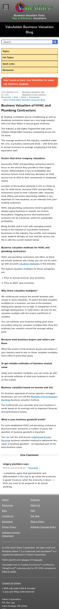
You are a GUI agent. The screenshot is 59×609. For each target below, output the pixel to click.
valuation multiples (29, 264)
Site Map (35, 516)
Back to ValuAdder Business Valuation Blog (24, 100)
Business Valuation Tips (33, 92)
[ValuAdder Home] (34, 7)
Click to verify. (9, 571)
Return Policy (37, 521)
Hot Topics (8, 57)
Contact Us (7, 516)
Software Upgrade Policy (43, 527)
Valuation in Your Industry (34, 95)
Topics (5, 51)
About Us (35, 505)
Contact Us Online (11, 583)
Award (5, 500)
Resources (8, 70)
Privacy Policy (9, 527)
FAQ (33, 511)
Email (23, 97)
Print (16, 97)
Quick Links (8, 63)
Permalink (6, 97)
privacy (25, 560)
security (38, 560)
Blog (4, 511)
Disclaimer (7, 521)
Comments (34, 97)
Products (35, 500)
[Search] (54, 42)
